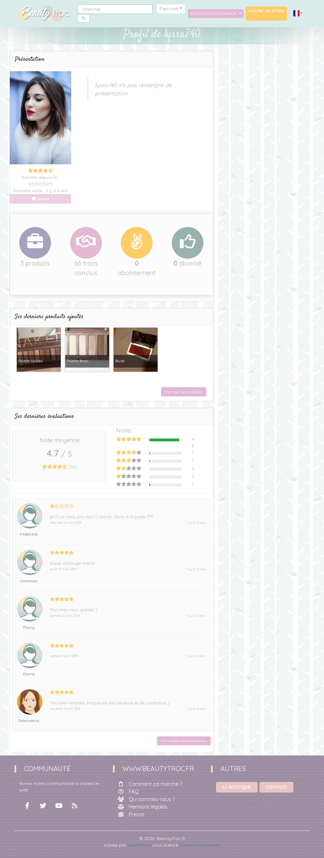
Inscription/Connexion (214, 13)
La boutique (237, 787)
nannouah (29, 580)
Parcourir (169, 8)
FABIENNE (29, 534)
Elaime (29, 674)
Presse (136, 814)
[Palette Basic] (87, 349)
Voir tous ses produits (183, 391)
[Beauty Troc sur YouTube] (59, 806)
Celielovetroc (29, 720)
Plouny (29, 627)
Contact (276, 787)
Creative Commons (199, 845)
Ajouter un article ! (266, 13)
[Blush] (135, 349)
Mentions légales (148, 807)
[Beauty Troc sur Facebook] (27, 806)
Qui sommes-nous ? (152, 799)
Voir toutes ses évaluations (184, 740)
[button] (298, 13)
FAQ (134, 791)
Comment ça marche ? (155, 784)
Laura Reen (139, 845)
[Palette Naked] (39, 349)
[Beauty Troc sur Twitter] (43, 806)
